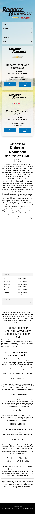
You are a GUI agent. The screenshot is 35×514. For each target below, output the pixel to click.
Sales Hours (7, 274)
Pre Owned (6, 37)
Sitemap (18, 508)
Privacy (22, 508)
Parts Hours (7, 303)
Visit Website (10, 83)
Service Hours (7, 299)
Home (4, 24)
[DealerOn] (17, 506)
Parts (4, 41)
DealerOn (13, 508)
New (4, 33)
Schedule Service (8, 28)
